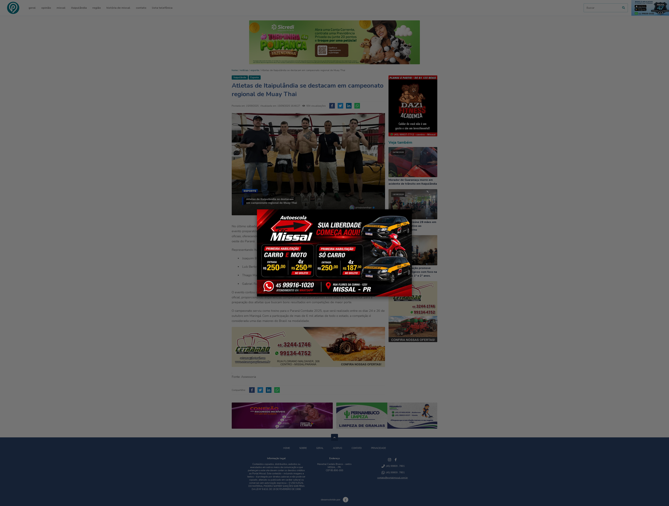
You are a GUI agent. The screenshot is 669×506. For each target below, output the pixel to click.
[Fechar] (412, 209)
